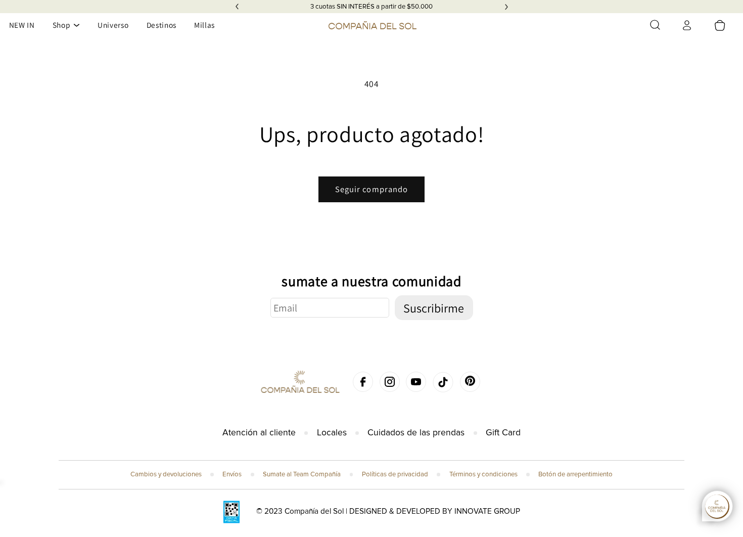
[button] (655, 25)
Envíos (232, 474)
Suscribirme (433, 308)
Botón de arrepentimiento (575, 474)
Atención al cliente (259, 432)
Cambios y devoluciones (166, 474)
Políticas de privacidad (395, 474)
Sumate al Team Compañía (302, 474)
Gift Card (503, 432)
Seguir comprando (371, 189)
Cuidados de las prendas (416, 432)
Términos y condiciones (483, 474)
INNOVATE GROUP (487, 511)
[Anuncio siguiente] (506, 6)
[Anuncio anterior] (237, 6)
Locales (332, 432)
